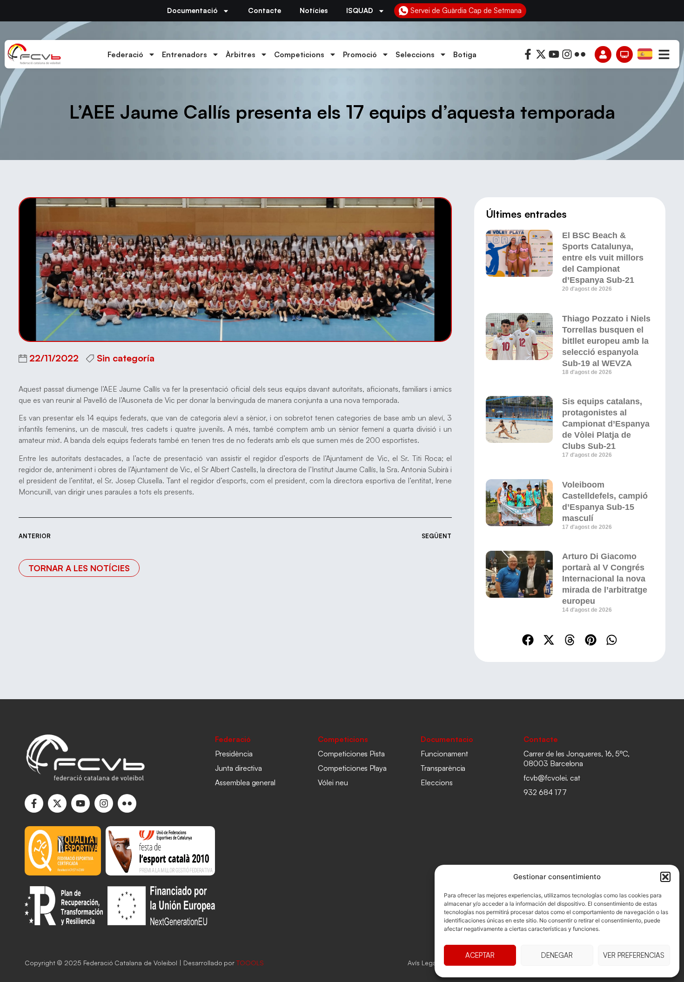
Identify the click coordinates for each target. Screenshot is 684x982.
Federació (125, 54)
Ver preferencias (633, 955)
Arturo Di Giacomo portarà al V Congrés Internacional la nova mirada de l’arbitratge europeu (604, 579)
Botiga (464, 54)
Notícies (314, 10)
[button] (665, 877)
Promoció (360, 54)
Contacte (264, 10)
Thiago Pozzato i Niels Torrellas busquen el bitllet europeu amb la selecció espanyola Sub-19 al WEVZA (606, 341)
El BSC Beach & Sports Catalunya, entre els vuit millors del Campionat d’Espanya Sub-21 (603, 258)
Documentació (192, 10)
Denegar (557, 955)
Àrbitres (240, 54)
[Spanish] (645, 53)
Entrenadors (184, 54)
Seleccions (415, 54)
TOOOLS (250, 963)
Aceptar (480, 955)
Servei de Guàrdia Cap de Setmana (466, 10)
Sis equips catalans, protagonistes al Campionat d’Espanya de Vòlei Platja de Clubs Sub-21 (606, 424)
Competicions (299, 54)
